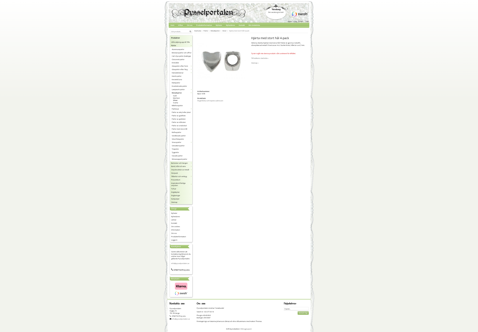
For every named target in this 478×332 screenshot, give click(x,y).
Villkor (180, 25)
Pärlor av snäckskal (179, 125)
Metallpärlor (177, 93)
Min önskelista (254, 25)
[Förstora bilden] (221, 61)
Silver (175, 100)
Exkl (307, 21)
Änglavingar (175, 195)
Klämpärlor (176, 83)
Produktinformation (204, 25)
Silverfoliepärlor (178, 139)
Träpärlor (175, 149)
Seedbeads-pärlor (179, 136)
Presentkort (175, 180)
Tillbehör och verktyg (179, 176)
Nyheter (219, 25)
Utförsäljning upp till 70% (180, 42)
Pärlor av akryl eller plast (181, 112)
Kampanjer (175, 199)
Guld (175, 96)
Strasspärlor (176, 142)
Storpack (174, 173)
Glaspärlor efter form (180, 66)
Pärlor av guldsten (179, 119)
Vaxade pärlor (177, 156)
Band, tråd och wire (178, 166)
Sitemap (174, 202)
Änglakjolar (175, 192)
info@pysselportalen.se (180, 263)
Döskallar (175, 63)
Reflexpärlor (176, 132)
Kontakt (242, 25)
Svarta (175, 103)
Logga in (174, 240)
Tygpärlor (175, 152)
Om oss (189, 25)
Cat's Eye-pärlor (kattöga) (181, 56)
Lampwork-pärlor (178, 89)
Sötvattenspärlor (178, 146)
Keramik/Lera (177, 79)
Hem (172, 25)
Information (175, 230)
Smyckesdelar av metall (180, 170)
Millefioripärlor (177, 105)
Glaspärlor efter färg (179, 69)
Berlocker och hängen (179, 163)
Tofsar (173, 189)
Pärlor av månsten (179, 122)
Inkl (301, 21)
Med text (176, 98)
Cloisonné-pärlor (178, 59)
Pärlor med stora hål (179, 129)
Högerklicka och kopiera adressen (210, 101)
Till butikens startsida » (259, 58)
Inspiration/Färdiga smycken (178, 184)
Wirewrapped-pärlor (179, 159)
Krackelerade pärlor (179, 86)
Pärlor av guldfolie (179, 115)
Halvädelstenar (177, 73)
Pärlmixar (175, 109)
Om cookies (175, 226)
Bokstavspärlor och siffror (181, 53)
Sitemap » (255, 63)
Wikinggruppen (246, 329)
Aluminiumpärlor (178, 49)
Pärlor (173, 45)
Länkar (173, 220)
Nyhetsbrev (230, 25)
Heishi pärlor (176, 76)
